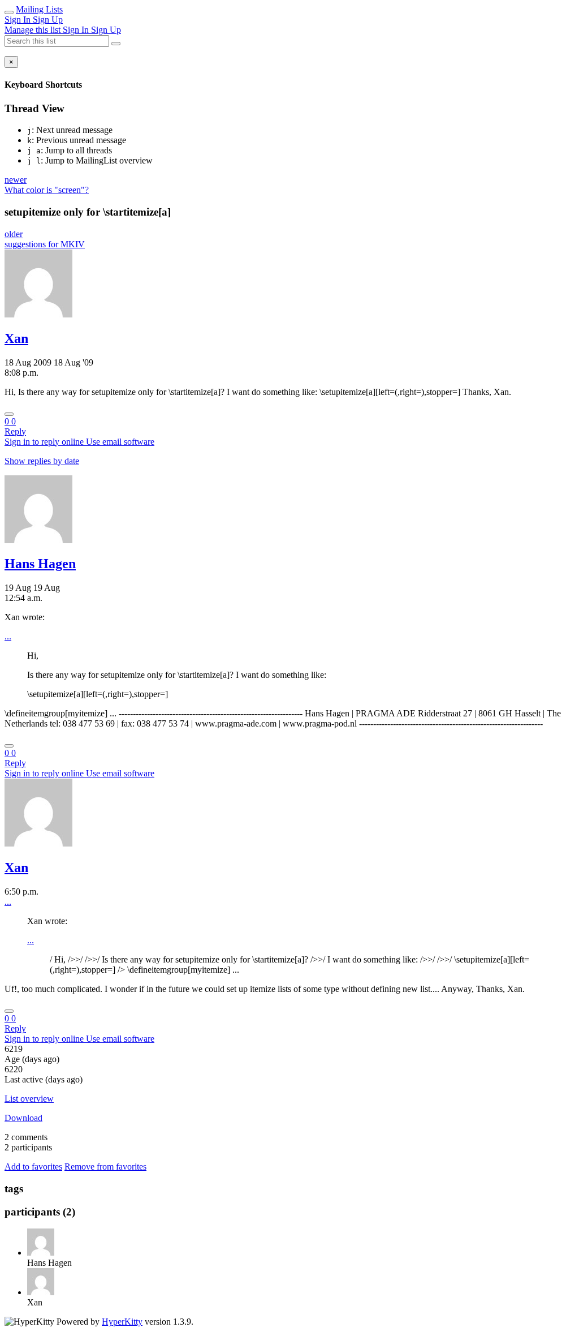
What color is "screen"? (47, 190)
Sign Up (48, 19)
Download (23, 1118)
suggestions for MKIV (45, 244)
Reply (15, 431)
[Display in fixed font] (9, 414)
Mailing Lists (39, 9)
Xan (16, 338)
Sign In (19, 19)
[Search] (115, 43)
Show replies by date (42, 461)
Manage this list (34, 30)
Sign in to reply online (45, 441)
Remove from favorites (105, 1166)
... (8, 636)
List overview (29, 1098)
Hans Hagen (40, 563)
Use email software (120, 441)
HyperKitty (122, 1321)
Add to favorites (33, 1166)
